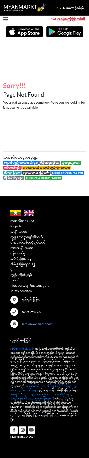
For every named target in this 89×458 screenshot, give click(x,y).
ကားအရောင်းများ (35, 386)
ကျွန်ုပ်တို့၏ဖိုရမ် (21, 275)
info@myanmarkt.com (37, 324)
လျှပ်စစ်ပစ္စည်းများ (41, 394)
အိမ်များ (51, 386)
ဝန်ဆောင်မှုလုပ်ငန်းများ (37, 398)
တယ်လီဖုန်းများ (62, 394)
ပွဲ (11, 269)
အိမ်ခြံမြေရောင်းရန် (22, 264)
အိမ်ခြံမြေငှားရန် (20, 258)
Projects (16, 226)
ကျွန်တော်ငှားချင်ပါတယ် (26, 237)
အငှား (25, 394)
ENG (58, 8)
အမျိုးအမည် (18, 231)
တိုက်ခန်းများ (65, 386)
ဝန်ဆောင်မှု (17, 253)
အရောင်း (15, 394)
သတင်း (15, 280)
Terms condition (21, 291)
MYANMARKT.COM (22, 348)
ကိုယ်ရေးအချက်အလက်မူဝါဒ (29, 285)
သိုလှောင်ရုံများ (29, 390)
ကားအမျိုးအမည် (21, 248)
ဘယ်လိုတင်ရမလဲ (22, 221)
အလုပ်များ (16, 398)
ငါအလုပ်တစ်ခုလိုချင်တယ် (27, 242)
